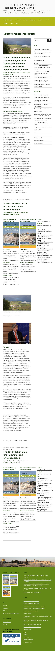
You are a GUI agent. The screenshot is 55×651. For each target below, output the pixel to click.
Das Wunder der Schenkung (40, 77)
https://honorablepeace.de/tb (28, 260)
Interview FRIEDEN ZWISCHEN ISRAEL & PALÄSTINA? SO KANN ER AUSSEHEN (42, 67)
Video (45, 20)
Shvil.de (9, 315)
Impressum (5, 608)
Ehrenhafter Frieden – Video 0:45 (41, 97)
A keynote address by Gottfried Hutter (42, 127)
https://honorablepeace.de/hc (11, 260)
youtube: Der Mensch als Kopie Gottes (32, 624)
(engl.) (12, 23)
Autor (39, 20)
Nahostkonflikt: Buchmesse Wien (42, 49)
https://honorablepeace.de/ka (28, 271)
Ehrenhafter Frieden (8, 20)
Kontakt (5, 605)
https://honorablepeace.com (44, 221)
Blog (17, 23)
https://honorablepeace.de (44, 225)
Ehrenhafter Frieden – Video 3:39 (41, 95)
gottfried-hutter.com (39, 140)
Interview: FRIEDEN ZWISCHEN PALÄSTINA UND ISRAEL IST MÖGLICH (41, 73)
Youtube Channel (38, 111)
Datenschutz (6, 610)
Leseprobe (32, 20)
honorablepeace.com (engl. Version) (11, 613)
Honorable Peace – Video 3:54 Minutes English (34, 606)
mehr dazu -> (23, 266)
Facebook (5, 624)
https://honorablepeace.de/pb (11, 273)
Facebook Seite (37, 129)
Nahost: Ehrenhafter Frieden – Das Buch (21, 6)
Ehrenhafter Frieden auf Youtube (41, 108)
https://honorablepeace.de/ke (11, 284)
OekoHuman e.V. (38, 137)
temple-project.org (38, 143)
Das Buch (18, 20)
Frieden (26, 20)
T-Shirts (36, 135)
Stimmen (5, 23)
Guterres (36, 63)
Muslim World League (39, 60)
